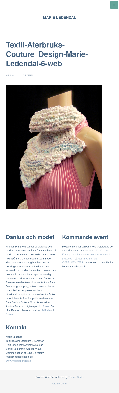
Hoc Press (43, 306)
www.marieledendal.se (18, 360)
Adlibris (46, 310)
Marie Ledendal (59, 17)
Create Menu (59, 383)
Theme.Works (76, 377)
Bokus (9, 314)
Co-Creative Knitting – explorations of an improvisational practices (86, 254)
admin (29, 75)
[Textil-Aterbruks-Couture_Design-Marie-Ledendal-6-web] (54, 208)
